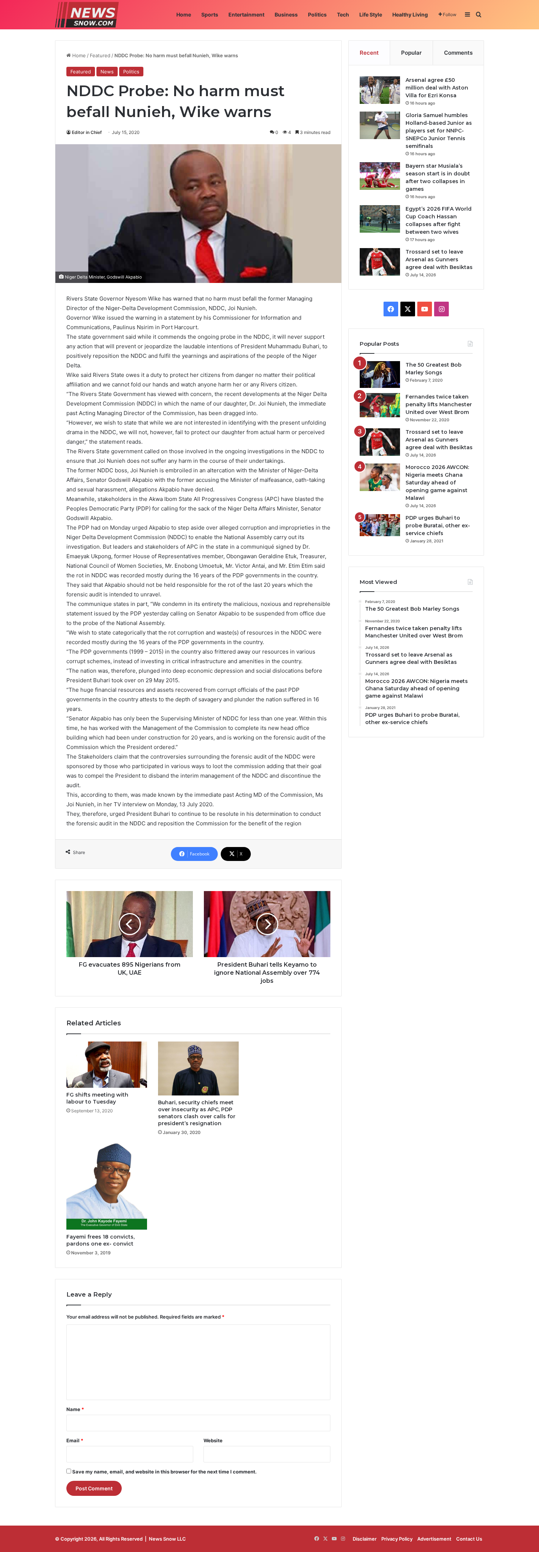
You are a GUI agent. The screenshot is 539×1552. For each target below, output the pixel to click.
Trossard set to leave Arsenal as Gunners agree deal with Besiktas (439, 259)
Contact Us (469, 1539)
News (107, 71)
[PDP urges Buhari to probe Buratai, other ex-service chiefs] (380, 525)
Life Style (370, 14)
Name (75, 1409)
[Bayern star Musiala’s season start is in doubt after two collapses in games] (380, 176)
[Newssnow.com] (87, 15)
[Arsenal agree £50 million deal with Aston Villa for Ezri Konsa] (380, 90)
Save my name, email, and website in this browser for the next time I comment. (164, 1472)
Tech (343, 14)
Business (286, 14)
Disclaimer (365, 1539)
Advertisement (434, 1539)
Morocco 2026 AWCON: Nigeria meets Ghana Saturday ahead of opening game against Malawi (437, 482)
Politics (317, 14)
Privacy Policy (396, 1539)
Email (74, 1440)
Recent (369, 52)
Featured (100, 55)
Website (213, 1440)
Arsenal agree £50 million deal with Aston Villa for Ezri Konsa (437, 88)
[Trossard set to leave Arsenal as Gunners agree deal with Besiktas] (380, 262)
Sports (209, 14)
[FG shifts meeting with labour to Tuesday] (106, 1065)
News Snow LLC (167, 1539)
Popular (411, 52)
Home (183, 14)
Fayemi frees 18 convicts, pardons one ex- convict (100, 1240)
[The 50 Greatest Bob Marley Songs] (380, 374)
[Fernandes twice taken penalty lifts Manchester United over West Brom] (380, 405)
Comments (458, 52)
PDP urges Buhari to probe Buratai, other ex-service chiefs (438, 526)
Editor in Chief (87, 132)
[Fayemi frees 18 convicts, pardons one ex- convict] (106, 1187)
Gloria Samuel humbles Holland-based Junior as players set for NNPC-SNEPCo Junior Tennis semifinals (439, 130)
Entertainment (246, 14)
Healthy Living (410, 14)
